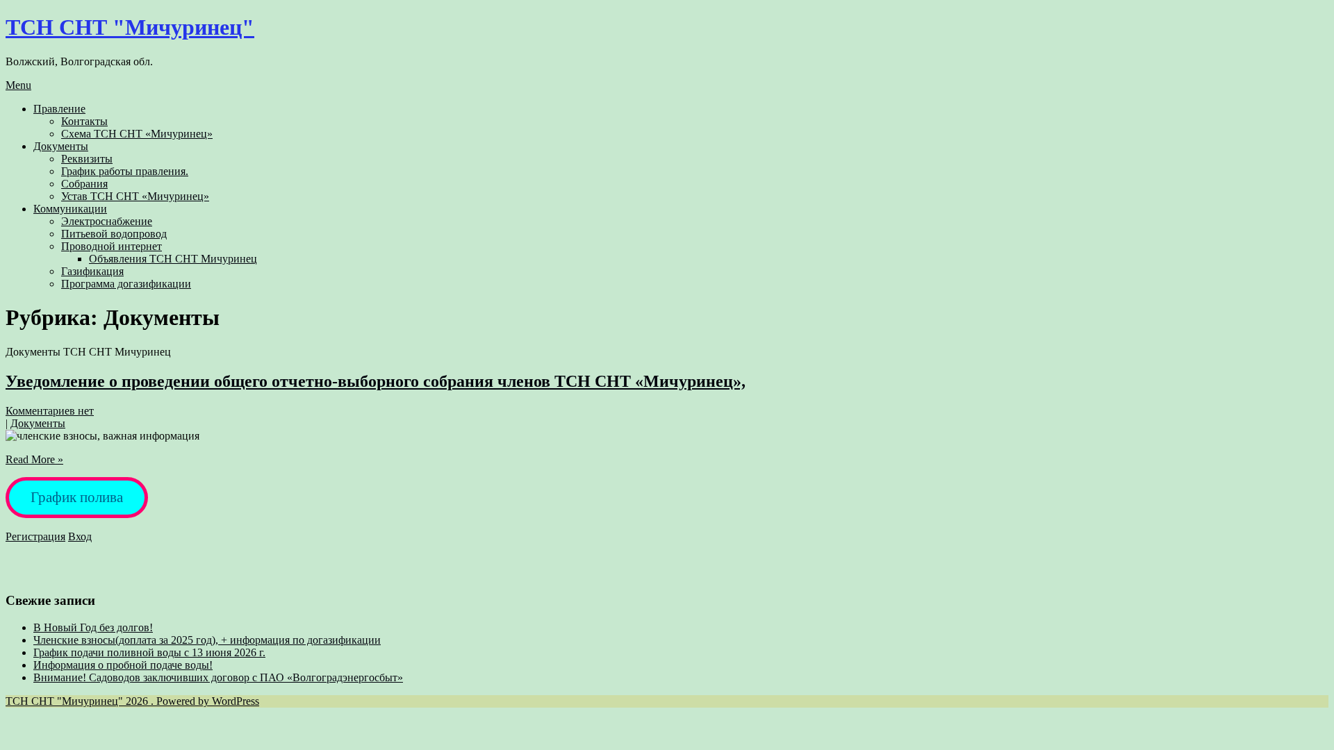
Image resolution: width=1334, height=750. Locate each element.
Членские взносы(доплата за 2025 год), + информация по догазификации (207, 640)
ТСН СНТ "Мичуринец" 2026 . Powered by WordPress (132, 701)
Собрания (84, 184)
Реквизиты (87, 159)
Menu (18, 85)
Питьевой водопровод (114, 234)
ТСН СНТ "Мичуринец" (130, 27)
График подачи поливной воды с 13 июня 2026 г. (149, 652)
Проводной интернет (111, 246)
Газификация (92, 271)
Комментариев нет (50, 411)
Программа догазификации (126, 284)
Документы (60, 146)
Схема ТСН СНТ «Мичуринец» (137, 134)
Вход (80, 536)
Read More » (34, 459)
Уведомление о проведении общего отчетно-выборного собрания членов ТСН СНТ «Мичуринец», (376, 381)
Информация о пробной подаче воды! (123, 665)
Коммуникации (70, 209)
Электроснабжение (106, 221)
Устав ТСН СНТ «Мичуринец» (135, 196)
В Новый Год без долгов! (93, 627)
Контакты (84, 121)
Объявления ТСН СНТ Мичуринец (173, 259)
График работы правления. (124, 171)
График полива (77, 497)
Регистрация (35, 536)
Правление (59, 109)
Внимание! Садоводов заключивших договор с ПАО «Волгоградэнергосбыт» (218, 677)
